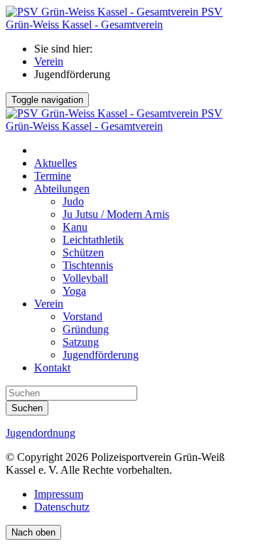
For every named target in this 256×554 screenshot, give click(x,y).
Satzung (81, 342)
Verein (48, 61)
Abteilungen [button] (62, 189)
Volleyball (85, 278)
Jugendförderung (101, 355)
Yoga (74, 291)
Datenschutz (62, 507)
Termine (52, 176)
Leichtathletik (93, 240)
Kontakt (52, 368)
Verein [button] (48, 304)
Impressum (58, 494)
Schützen (83, 252)
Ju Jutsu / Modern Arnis (116, 214)
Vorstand (82, 316)
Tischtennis (88, 265)
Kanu (75, 227)
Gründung (86, 329)
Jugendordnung (40, 433)
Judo (73, 201)
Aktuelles (55, 163)
